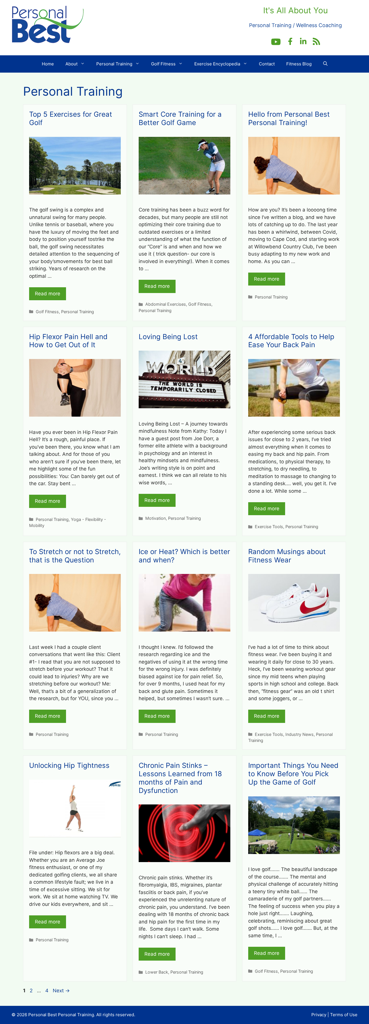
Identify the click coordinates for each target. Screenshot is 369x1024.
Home (48, 64)
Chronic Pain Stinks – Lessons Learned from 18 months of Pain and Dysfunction (180, 777)
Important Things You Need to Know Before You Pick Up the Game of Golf (293, 773)
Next (61, 990)
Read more (47, 293)
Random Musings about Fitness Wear (287, 555)
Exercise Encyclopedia (217, 64)
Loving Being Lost (168, 336)
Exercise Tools (269, 526)
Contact (267, 64)
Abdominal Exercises (165, 304)
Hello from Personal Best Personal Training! (289, 118)
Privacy (318, 1014)
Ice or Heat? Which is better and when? (184, 555)
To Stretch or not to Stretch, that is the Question (75, 555)
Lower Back (156, 972)
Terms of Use (343, 1014)
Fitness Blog (299, 64)
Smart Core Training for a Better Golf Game (180, 118)
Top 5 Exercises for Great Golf (70, 118)
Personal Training (114, 64)
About (71, 64)
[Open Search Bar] (325, 64)
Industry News (299, 734)
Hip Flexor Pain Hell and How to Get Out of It (68, 340)
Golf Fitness (163, 64)
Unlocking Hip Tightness (69, 765)
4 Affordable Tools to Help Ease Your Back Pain (291, 340)
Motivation (155, 518)
